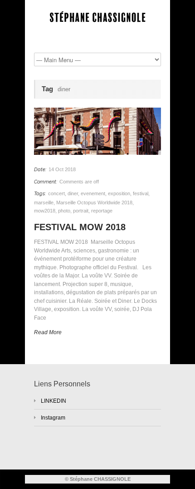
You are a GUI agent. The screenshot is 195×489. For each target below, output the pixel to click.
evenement (93, 193)
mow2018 (44, 210)
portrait (80, 210)
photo (64, 210)
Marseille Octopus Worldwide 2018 (94, 202)
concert (56, 193)
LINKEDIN (53, 401)
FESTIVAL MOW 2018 (81, 227)
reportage (101, 210)
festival (140, 193)
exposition (119, 193)
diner (73, 193)
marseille (44, 202)
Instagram (53, 418)
